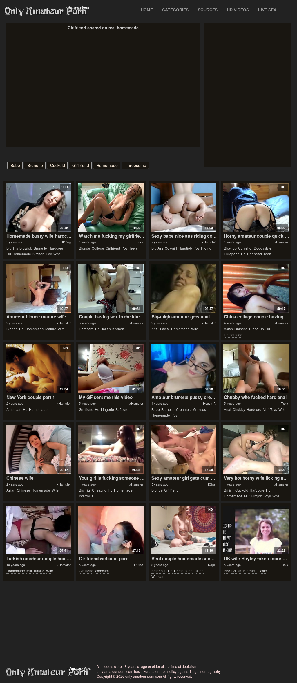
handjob (185, 248)
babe (15, 165)
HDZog (66, 242)
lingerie (107, 409)
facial (165, 328)
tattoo (199, 570)
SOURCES (208, 10)
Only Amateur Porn (45, 11)
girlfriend (80, 165)
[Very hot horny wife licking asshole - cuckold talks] (256, 449)
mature (50, 328)
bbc (227, 570)
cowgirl (171, 248)
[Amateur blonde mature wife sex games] (38, 288)
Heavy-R (209, 403)
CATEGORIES (175, 10)
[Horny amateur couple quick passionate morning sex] (256, 207)
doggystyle (262, 248)
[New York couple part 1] (38, 368)
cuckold (57, 165)
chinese (241, 328)
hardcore (55, 248)
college (98, 248)
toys (273, 409)
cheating (99, 490)
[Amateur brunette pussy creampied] (183, 368)
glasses (199, 409)
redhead (254, 253)
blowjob (25, 248)
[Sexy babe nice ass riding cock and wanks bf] (183, 207)
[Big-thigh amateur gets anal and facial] (183, 288)
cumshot (245, 248)
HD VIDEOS (238, 10)
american (13, 409)
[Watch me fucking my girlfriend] (111, 207)
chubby (239, 409)
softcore (121, 409)
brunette (35, 165)
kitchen (38, 253)
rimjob (256, 495)
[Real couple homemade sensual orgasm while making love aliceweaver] (183, 530)
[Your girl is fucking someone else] (111, 449)
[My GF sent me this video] (111, 368)
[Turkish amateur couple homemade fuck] (38, 530)
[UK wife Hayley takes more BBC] (256, 530)
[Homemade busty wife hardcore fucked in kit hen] (38, 207)
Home (147, 10)
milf (265, 409)
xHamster (209, 242)
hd (8, 253)
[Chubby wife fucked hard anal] (256, 368)
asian (228, 328)
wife (56, 253)
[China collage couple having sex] (256, 288)
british (229, 490)
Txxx (139, 242)
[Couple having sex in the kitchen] (111, 288)
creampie (184, 409)
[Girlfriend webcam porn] (111, 530)
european (232, 253)
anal (155, 328)
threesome (135, 165)
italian (106, 328)
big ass (157, 248)
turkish (39, 570)
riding (206, 248)
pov (49, 253)
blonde (84, 248)
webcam (102, 570)
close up (256, 328)
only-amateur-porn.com (47, 672)
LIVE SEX (267, 10)
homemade (107, 165)
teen (133, 248)
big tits (12, 248)
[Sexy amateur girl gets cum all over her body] (183, 449)
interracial (87, 495)
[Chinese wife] (38, 449)
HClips (211, 484)
